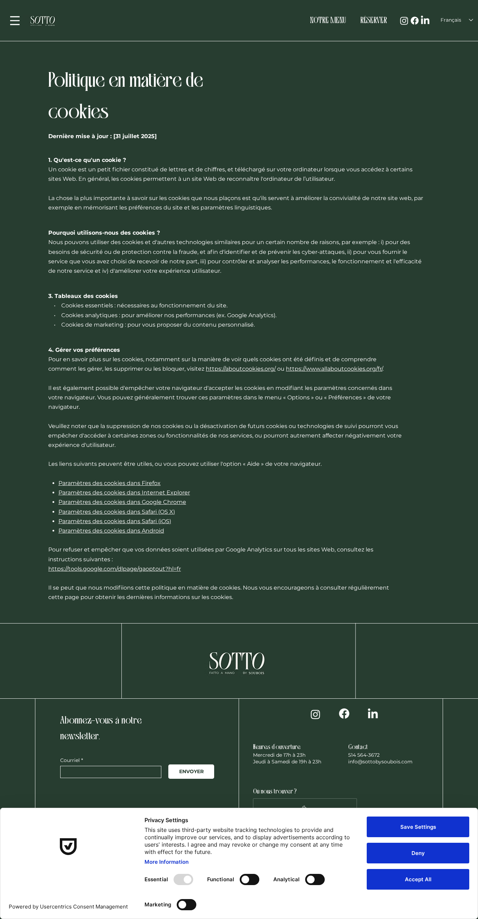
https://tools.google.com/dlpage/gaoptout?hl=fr (114, 568)
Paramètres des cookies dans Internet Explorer (124, 492)
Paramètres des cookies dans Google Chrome (122, 502)
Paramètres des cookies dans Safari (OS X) (116, 511)
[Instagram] (404, 20)
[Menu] (15, 21)
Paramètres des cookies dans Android (111, 530)
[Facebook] (414, 20)
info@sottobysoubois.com (380, 761)
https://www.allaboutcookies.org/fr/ (334, 368)
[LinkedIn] (425, 20)
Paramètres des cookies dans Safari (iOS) (114, 521)
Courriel (70, 760)
